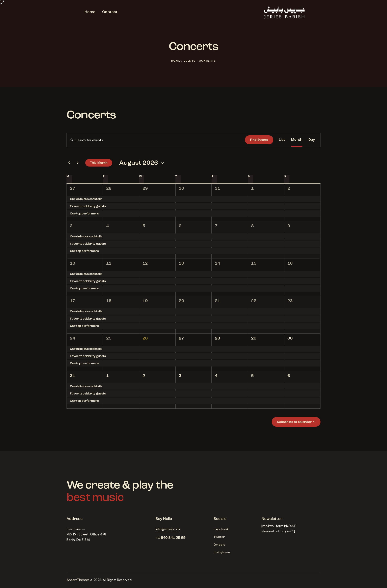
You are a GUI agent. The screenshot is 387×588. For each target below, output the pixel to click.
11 (108, 263)
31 (217, 188)
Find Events (259, 140)
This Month (98, 163)
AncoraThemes (78, 580)
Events (190, 61)
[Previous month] (69, 162)
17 (72, 301)
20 (181, 301)
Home (175, 61)
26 (145, 338)
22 (253, 301)
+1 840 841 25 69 (170, 538)
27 (72, 188)
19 (145, 301)
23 (290, 301)
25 (108, 338)
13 (181, 263)
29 (145, 188)
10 (72, 263)
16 (290, 263)
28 (108, 188)
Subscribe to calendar (294, 422)
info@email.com (168, 529)
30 (181, 188)
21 (217, 301)
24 (72, 338)
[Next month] (77, 162)
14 (217, 263)
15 (253, 263)
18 (108, 301)
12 (145, 263)
